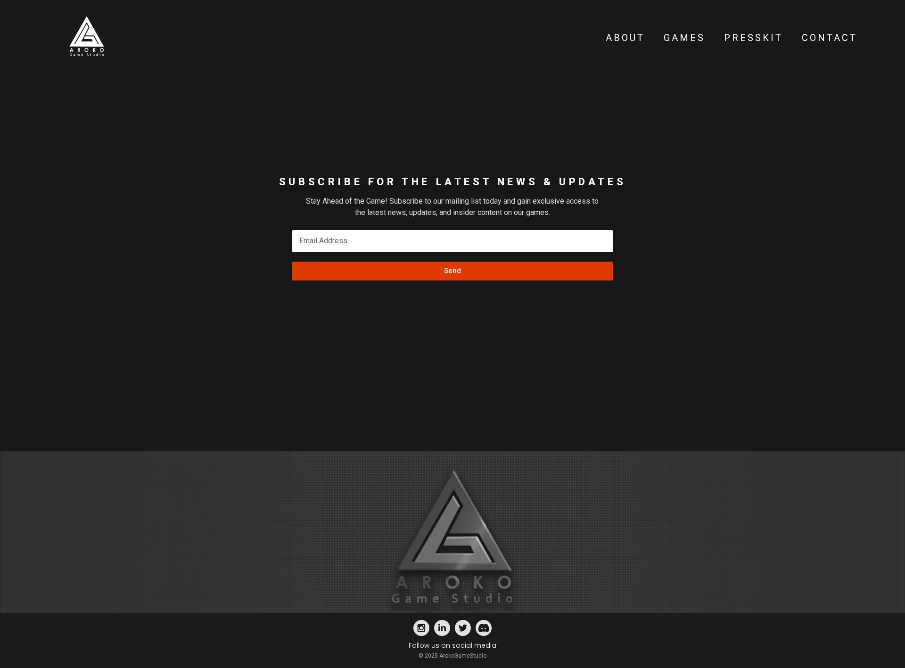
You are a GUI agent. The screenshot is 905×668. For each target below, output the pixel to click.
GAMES (684, 37)
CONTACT (829, 37)
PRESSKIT (753, 37)
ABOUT (625, 37)
